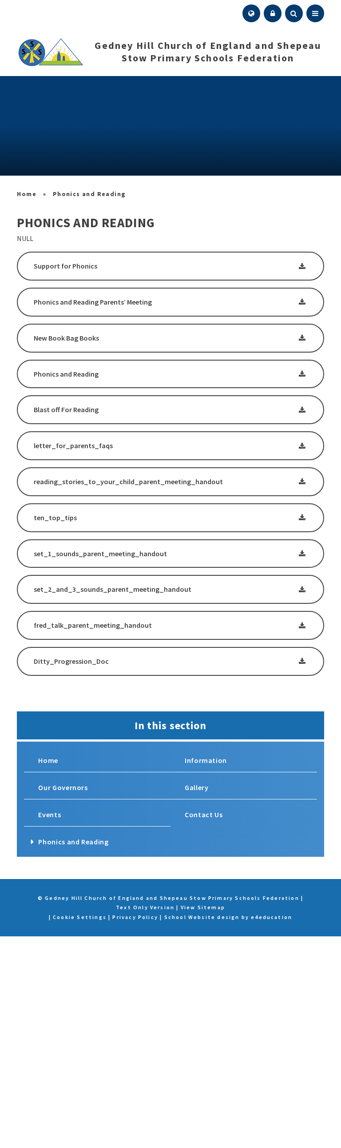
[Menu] (315, 13)
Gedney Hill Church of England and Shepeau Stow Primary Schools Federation (27, 194)
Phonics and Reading (89, 194)
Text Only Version (145, 907)
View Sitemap (203, 907)
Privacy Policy (135, 917)
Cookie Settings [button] (80, 917)
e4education (271, 917)
